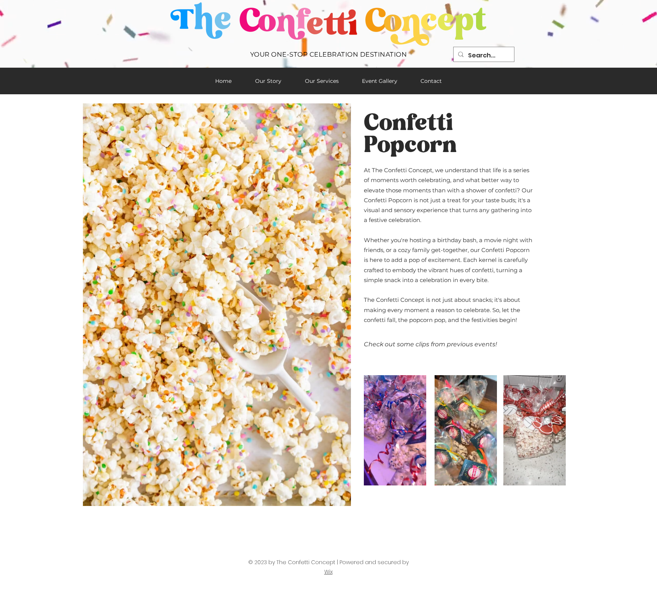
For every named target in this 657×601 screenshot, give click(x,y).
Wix (328, 572)
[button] (416, 477)
